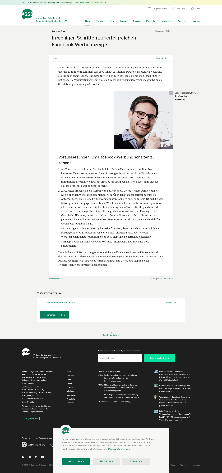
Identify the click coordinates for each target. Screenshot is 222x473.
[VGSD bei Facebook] (22, 458)
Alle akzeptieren (76, 461)
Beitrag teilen (55, 278)
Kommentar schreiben (54, 314)
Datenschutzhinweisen (119, 449)
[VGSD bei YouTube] (42, 458)
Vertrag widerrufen (30, 418)
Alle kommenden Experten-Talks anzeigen (115, 402)
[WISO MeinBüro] (33, 445)
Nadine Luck (167, 278)
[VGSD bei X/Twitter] (36, 458)
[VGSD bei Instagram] (29, 458)
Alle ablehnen (106, 461)
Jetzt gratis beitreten (159, 358)
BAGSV (44, 406)
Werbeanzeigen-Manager (93, 194)
